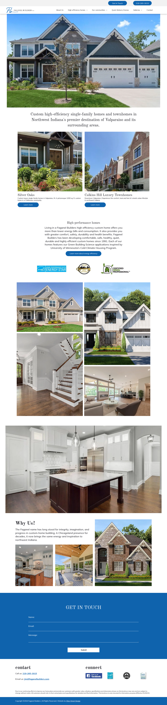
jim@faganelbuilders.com (36, 679)
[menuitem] (60, 10)
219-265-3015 (30, 673)
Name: (31, 617)
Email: (31, 626)
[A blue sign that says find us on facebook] (94, 675)
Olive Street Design (73, 701)
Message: (32, 635)
